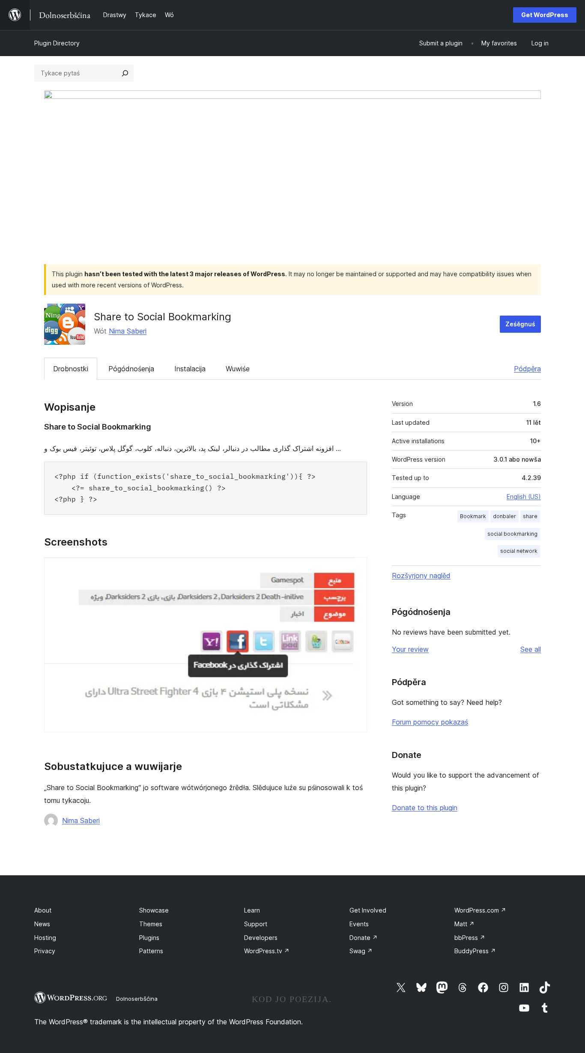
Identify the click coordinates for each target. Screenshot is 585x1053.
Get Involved (367, 910)
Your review (410, 649)
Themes (150, 924)
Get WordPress (544, 14)
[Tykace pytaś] (125, 73)
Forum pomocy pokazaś (430, 722)
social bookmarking (512, 534)
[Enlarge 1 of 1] (355, 568)
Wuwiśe (238, 368)
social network (518, 551)
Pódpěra (527, 368)
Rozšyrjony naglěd (421, 575)
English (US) (524, 496)
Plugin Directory (57, 43)
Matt (464, 924)
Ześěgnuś (520, 324)
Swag (361, 951)
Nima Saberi (127, 331)
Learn (252, 910)
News (42, 924)
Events (359, 924)
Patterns (151, 951)
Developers (261, 937)
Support (255, 924)
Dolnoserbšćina (137, 998)
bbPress (469, 937)
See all (530, 649)
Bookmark (473, 516)
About (42, 910)
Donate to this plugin (424, 807)
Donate (363, 937)
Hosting (45, 937)
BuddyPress (475, 951)
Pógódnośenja (131, 368)
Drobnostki (70, 368)
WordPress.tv (267, 951)
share (530, 516)
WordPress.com (480, 910)
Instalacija (190, 368)
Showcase (154, 910)
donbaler (504, 516)
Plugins (149, 937)
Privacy (44, 951)
